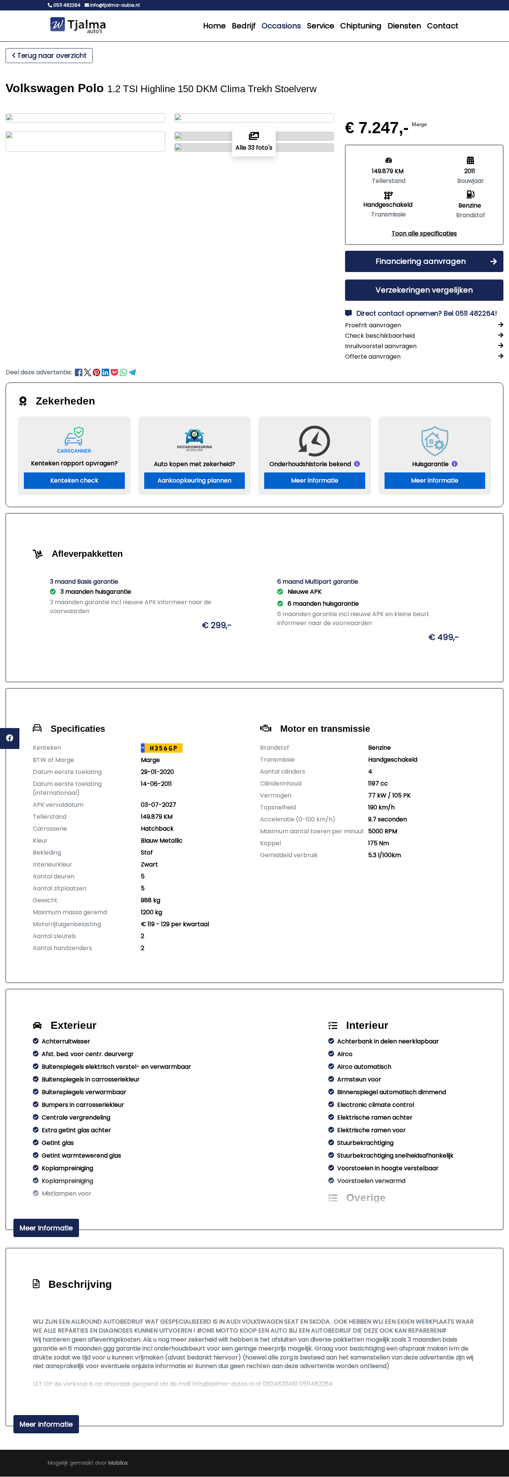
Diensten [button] (404, 26)
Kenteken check (74, 480)
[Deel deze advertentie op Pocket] (115, 372)
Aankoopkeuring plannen (194, 480)
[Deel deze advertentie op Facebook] (79, 372)
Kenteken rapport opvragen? (74, 463)
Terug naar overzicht (51, 55)
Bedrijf (244, 26)
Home (214, 26)
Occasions (281, 26)
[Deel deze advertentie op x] (87, 372)
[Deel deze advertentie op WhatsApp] (124, 372)
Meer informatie (314, 480)
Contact (442, 26)
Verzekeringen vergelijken (424, 290)
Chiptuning (361, 26)
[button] (424, 233)
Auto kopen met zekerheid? (194, 464)
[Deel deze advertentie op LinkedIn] (106, 372)
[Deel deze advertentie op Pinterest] (97, 372)
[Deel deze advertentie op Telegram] (132, 372)
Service (320, 26)
